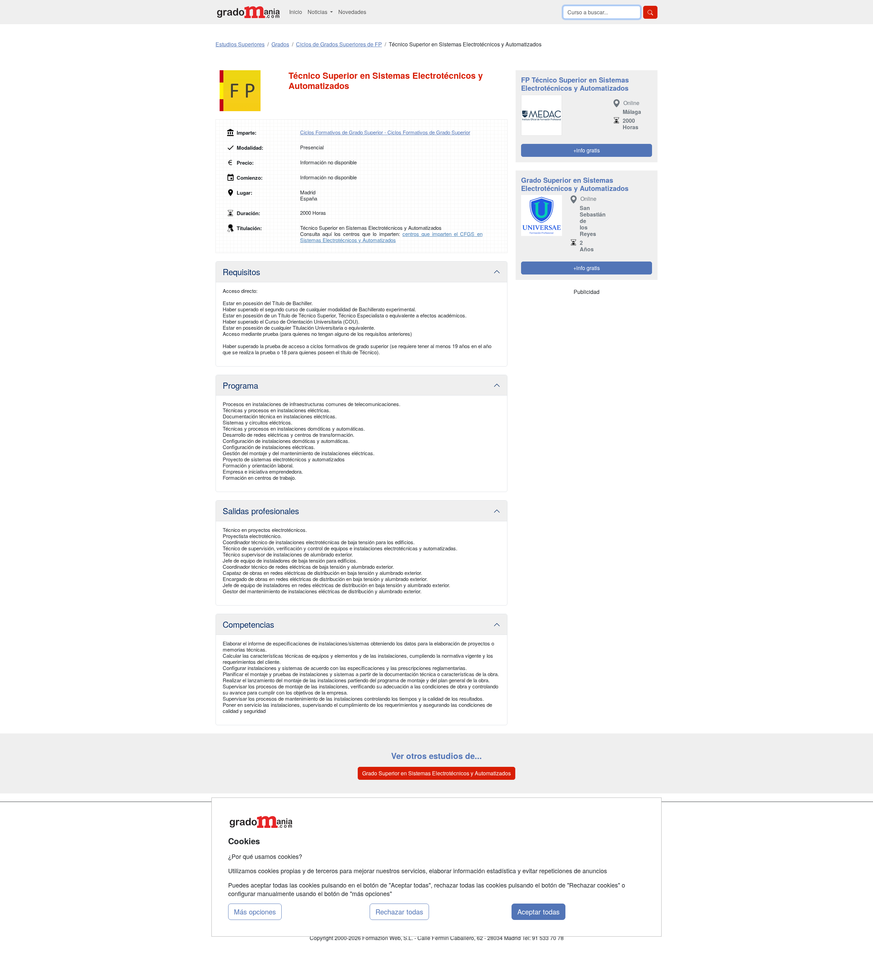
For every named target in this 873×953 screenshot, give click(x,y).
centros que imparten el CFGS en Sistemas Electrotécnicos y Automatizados (391, 236)
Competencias (248, 624)
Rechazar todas (399, 912)
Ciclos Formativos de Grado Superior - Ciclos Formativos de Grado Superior (385, 132)
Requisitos (241, 272)
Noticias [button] (318, 12)
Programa (240, 385)
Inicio (295, 12)
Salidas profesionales (261, 511)
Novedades (352, 12)
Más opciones (255, 912)
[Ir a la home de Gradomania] (248, 12)
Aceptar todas (538, 912)
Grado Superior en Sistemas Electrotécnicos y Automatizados (436, 773)
